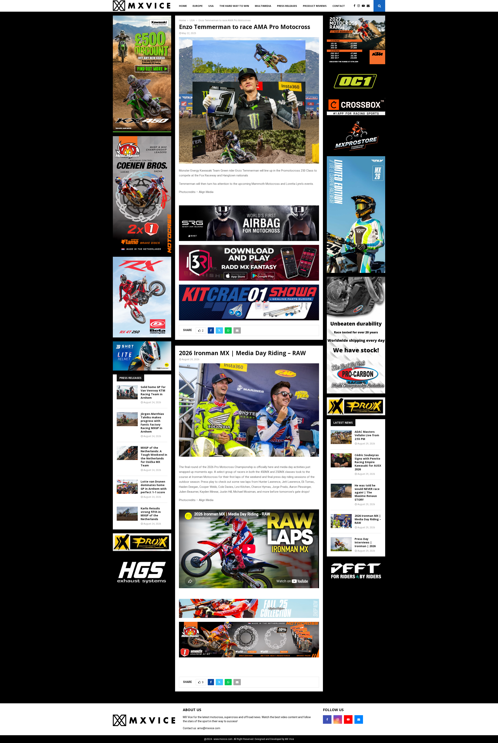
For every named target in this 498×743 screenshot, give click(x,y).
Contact (338, 6)
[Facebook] (355, 6)
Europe (198, 6)
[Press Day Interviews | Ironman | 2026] (341, 544)
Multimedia (263, 6)
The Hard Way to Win (234, 6)
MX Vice (289, 739)
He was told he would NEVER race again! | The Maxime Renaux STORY (367, 492)
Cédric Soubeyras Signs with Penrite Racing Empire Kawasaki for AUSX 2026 (368, 462)
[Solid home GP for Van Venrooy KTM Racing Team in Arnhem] (127, 392)
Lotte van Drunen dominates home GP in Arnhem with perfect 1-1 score (154, 487)
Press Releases (287, 6)
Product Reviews (315, 6)
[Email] (369, 6)
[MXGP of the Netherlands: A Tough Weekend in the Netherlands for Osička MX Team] (127, 453)
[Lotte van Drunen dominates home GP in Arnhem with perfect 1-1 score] (127, 487)
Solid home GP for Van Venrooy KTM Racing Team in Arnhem (153, 392)
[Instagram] (359, 6)
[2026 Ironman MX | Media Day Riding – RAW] (341, 521)
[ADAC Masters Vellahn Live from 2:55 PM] (341, 437)
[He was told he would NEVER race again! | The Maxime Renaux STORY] (341, 491)
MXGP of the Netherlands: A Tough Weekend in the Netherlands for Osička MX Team (154, 456)
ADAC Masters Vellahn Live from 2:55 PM (367, 435)
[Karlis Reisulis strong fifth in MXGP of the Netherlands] (127, 514)
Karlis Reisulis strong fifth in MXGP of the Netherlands (151, 513)
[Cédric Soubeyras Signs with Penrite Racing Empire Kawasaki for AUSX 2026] (341, 460)
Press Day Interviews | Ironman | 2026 (365, 542)
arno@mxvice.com (208, 728)
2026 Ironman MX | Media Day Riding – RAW (368, 519)
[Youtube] (364, 6)
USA (211, 6)
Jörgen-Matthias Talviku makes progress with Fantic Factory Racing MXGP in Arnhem (152, 422)
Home (183, 6)
